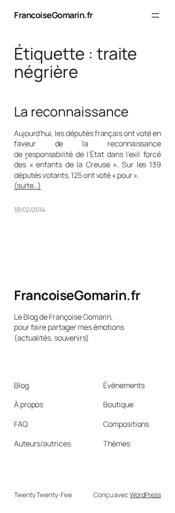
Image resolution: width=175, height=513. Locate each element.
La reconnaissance (71, 111)
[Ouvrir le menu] (155, 15)
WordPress (145, 494)
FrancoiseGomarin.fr (53, 15)
